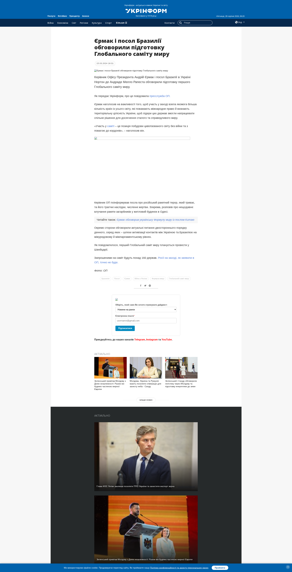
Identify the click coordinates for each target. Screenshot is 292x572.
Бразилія (105, 279)
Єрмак (127, 279)
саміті (110, 126)
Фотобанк (62, 16)
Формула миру (158, 279)
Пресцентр (74, 16)
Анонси (85, 16)
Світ (74, 22)
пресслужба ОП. (159, 96)
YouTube (167, 339)
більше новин (146, 400)
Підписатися (125, 328)
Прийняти (220, 568)
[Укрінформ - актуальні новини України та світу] (145, 10)
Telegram (139, 339)
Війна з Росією (141, 279)
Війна (50, 22)
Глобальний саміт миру (179, 279)
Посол (117, 279)
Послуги (51, 16)
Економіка (62, 22)
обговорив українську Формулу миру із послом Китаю (155, 219)
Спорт (108, 22)
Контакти (170, 22)
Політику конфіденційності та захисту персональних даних (179, 568)
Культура (97, 22)
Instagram (152, 339)
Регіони (84, 22)
